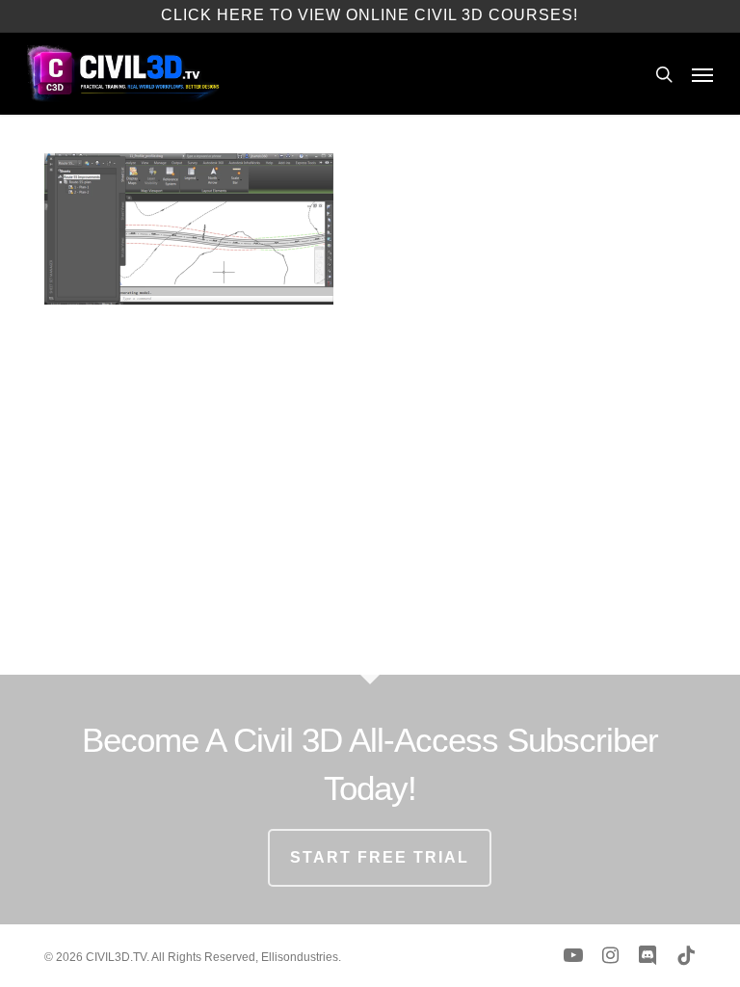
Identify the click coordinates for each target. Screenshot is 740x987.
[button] (702, 74)
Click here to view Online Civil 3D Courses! (369, 15)
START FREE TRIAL (379, 857)
